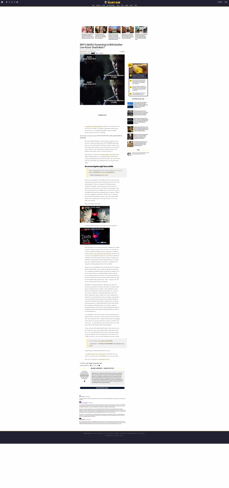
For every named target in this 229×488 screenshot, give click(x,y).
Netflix (101, 363)
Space (122, 5)
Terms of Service (110, 433)
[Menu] (2, 2)
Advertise (99, 433)
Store (135, 5)
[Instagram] (12, 2)
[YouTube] (17, 2)
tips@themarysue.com (104, 359)
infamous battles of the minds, (108, 154)
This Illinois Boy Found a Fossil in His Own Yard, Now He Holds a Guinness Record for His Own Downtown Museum (140, 143)
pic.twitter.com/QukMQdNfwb (107, 172)
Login (226, 2)
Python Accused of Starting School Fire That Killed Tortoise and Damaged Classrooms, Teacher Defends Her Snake (139, 76)
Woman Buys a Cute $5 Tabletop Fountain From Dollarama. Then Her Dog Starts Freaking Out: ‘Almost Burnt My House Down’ (141, 37)
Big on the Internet (111, 5)
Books (104, 5)
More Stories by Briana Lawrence (102, 387)
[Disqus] (102, 409)
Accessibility (116, 433)
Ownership (116, 435)
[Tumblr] (14, 2)
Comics (118, 5)
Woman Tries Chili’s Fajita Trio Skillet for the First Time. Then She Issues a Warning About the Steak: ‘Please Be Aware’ (128, 36)
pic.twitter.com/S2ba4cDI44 (106, 341)
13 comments (122, 51)
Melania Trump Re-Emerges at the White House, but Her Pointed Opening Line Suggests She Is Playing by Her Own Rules (141, 136)
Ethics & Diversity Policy (131, 433)
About (131, 5)
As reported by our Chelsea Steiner (93, 126)
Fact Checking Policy (109, 435)
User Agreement (123, 433)
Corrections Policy (141, 433)
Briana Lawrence (84, 51)
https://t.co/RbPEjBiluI (94, 172)
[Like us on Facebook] (9, 2)
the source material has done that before (101, 253)
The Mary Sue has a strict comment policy (96, 354)
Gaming (126, 5)
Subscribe (220, 2)
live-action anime (96, 363)
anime (87, 363)
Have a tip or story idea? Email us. (139, 152)
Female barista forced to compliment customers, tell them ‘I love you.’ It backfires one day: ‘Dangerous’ (100, 36)
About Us (95, 433)
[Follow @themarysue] (7, 2)
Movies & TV (98, 5)
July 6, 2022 (105, 175)
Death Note (91, 363)
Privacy (104, 433)
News (93, 5)
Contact (121, 435)
